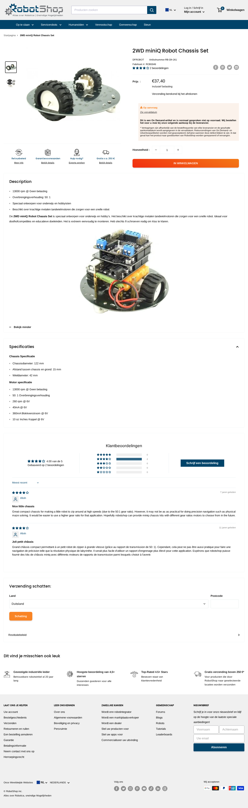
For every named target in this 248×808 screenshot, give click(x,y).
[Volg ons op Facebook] (116, 788)
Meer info (18, 162)
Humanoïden (77, 24)
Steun (147, 24)
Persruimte (60, 728)
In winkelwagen (186, 163)
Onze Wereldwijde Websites (18, 782)
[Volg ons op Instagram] (130, 788)
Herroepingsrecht (14, 756)
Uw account (11, 711)
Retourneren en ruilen (16, 728)
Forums (160, 711)
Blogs (159, 717)
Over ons (59, 711)
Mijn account (193, 11)
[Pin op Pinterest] (222, 67)
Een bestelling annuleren (18, 734)
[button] (141, 68)
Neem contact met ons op (19, 751)
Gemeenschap (128, 24)
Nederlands (58, 782)
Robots (160, 723)
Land (12, 595)
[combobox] (109, 10)
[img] (20, 492)
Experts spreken (77, 162)
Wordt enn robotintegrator (116, 711)
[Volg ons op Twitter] (123, 788)
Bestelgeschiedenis (15, 717)
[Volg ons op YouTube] (144, 788)
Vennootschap (103, 24)
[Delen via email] (236, 67)
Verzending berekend (164, 93)
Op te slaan (23, 24)
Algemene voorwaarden (68, 717)
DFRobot (138, 59)
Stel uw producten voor (115, 728)
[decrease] (156, 150)
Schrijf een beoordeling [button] (202, 463)
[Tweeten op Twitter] (229, 67)
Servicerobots (49, 24)
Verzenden (10, 723)
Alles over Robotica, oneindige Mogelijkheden (27, 795)
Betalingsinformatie (15, 745)
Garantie (9, 740)
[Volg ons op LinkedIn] (157, 788)
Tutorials (161, 728)
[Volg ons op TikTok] (151, 788)
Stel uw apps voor (112, 734)
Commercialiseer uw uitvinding (119, 740)
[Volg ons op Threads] (164, 788)
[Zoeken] (151, 10)
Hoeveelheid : (141, 149)
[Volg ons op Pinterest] (137, 788)
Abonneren (219, 747)
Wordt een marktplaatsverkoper (120, 717)
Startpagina (10, 35)
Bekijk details (47, 162)
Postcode (217, 595)
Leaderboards (164, 734)
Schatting (21, 616)
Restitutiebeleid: (17, 634)
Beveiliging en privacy (67, 723)
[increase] (178, 150)
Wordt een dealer (111, 723)
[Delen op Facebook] (215, 67)
